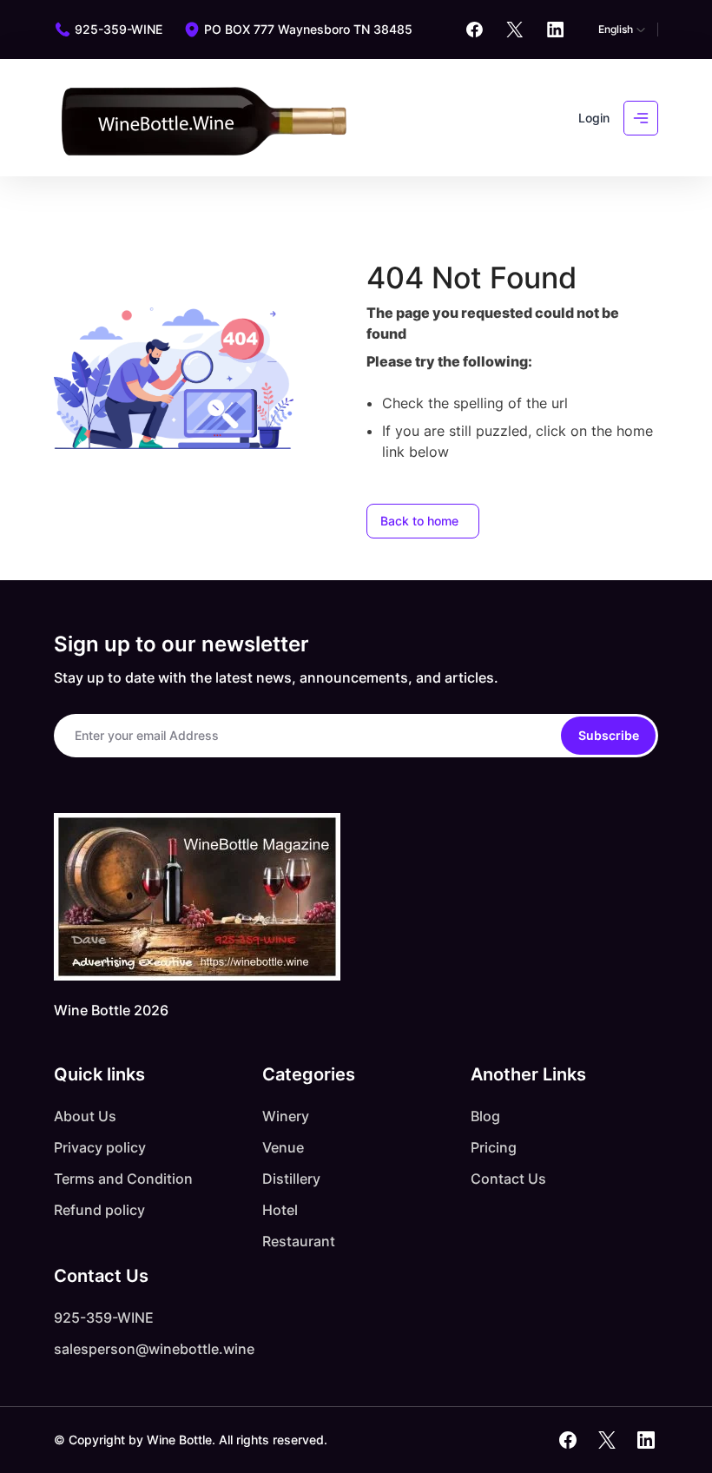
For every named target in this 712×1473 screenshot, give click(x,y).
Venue (283, 1147)
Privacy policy (100, 1147)
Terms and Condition (123, 1178)
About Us (85, 1116)
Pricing (494, 1147)
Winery (285, 1116)
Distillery (291, 1178)
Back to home (419, 520)
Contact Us (508, 1178)
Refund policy (99, 1210)
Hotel (280, 1210)
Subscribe (608, 735)
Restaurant (298, 1241)
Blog (485, 1116)
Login (594, 117)
